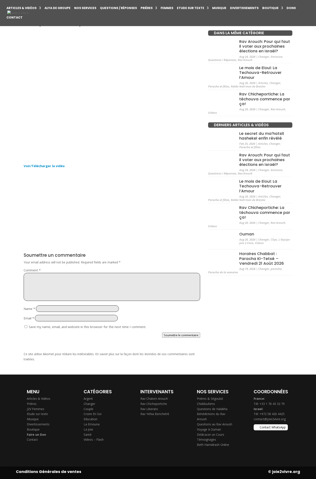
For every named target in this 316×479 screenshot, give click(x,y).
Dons (291, 8)
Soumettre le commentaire (181, 335)
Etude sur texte (190, 8)
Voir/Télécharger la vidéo (44, 166)
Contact (14, 18)
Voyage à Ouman (209, 429)
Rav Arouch (245, 60)
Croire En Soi (92, 414)
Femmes (167, 8)
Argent (88, 399)
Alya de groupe (57, 8)
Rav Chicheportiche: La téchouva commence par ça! (264, 98)
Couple (88, 409)
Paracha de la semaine (223, 272)
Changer (263, 57)
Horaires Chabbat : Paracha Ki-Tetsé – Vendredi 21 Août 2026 (261, 258)
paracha (276, 269)
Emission (276, 57)
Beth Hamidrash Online (213, 445)
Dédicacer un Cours (210, 434)
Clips (274, 239)
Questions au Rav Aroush (214, 424)
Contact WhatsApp (273, 427)
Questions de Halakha (212, 409)
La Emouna (92, 424)
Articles (263, 83)
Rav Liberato (149, 409)
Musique (219, 8)
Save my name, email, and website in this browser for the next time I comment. (87, 327)
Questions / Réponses (118, 8)
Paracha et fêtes (218, 86)
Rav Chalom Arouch (154, 399)
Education (90, 419)
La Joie (88, 429)
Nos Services (85, 8)
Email (29, 318)
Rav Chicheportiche (153, 404)
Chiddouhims (206, 404)
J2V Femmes (35, 409)
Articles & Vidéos (21, 8)
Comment (32, 270)
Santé (88, 434)
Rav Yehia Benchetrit (154, 414)
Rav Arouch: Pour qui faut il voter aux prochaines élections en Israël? (264, 46)
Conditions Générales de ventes (48, 471)
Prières (147, 8)
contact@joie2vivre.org (270, 419)
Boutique (270, 8)
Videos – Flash (94, 439)
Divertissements (244, 8)
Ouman (246, 234)
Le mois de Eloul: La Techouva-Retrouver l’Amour (260, 72)
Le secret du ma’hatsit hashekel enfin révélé (261, 136)
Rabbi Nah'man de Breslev (248, 86)
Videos (212, 113)
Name (29, 308)
